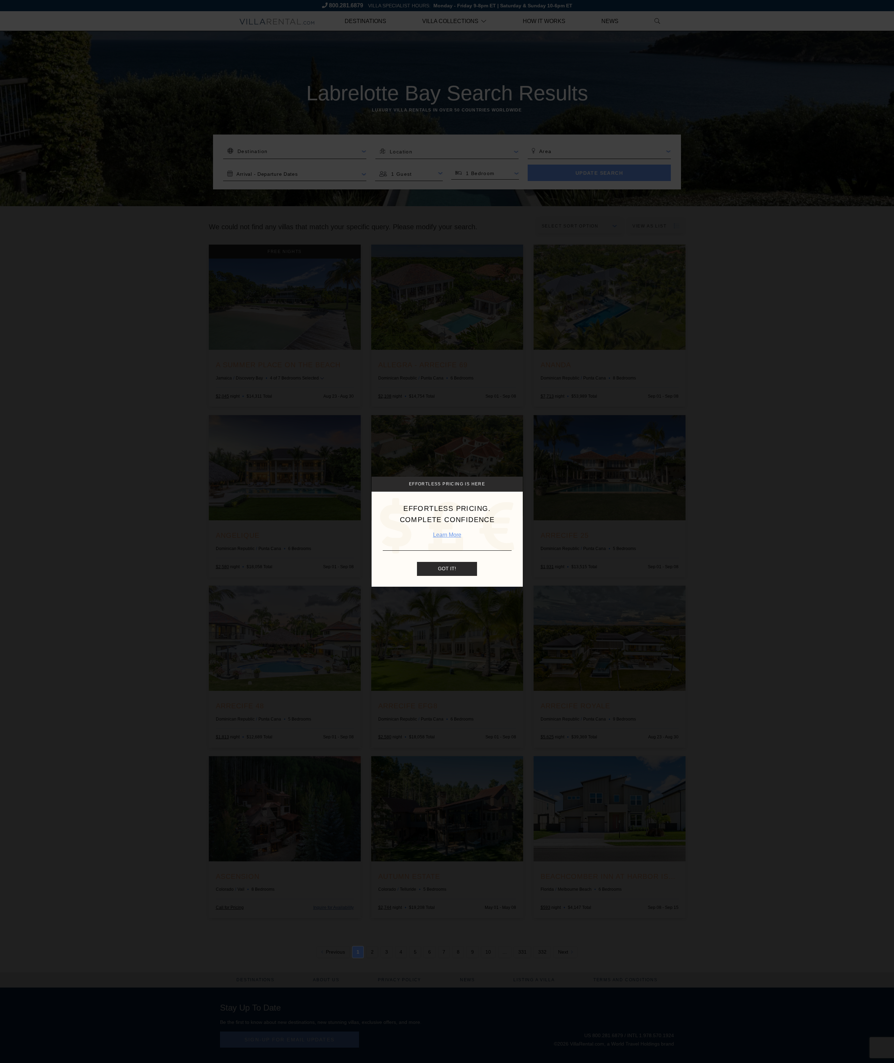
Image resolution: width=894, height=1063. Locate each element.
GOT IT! (447, 568)
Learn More (447, 535)
